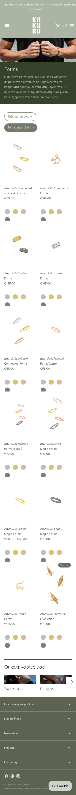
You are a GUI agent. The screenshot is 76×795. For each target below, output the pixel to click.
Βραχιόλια (48, 689)
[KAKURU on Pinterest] (12, 776)
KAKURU (26, 784)
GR (71, 25)
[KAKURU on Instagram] (18, 776)
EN (64, 25)
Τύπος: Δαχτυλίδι (19, 127)
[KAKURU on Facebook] (6, 776)
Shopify (19, 788)
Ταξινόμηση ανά (18, 116)
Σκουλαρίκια (14, 689)
